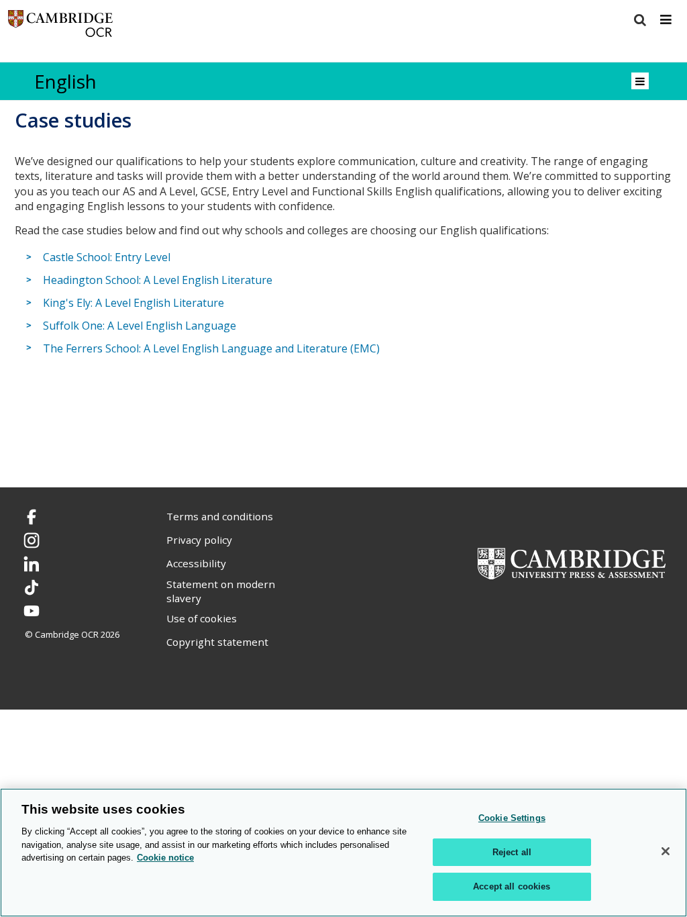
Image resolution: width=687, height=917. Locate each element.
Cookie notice (165, 858)
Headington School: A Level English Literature (157, 280)
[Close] (665, 851)
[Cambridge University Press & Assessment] (572, 562)
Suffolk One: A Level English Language (139, 325)
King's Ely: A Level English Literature (133, 302)
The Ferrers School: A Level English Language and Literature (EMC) (211, 348)
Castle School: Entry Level (106, 257)
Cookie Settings (511, 818)
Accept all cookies (511, 886)
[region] (343, 852)
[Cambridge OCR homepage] (60, 26)
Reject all (511, 852)
